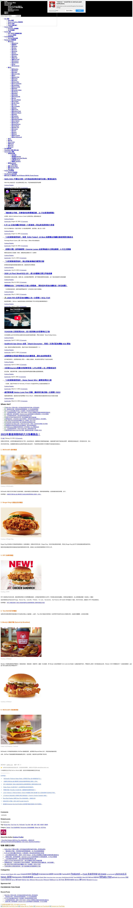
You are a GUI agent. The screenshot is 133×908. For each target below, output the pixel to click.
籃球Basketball (12, 163)
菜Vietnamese (15, 65)
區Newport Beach (16, 112)
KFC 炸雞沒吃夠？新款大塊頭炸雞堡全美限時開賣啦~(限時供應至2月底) (26, 602)
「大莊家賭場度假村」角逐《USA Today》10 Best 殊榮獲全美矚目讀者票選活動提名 (38, 237)
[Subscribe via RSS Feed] (9, 906)
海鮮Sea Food (15, 59)
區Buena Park (15, 77)
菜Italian (14, 53)
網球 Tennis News (13, 166)
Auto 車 (7, 874)
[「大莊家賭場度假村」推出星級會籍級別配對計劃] (18, 415)
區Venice (14, 132)
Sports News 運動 (9, 151)
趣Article (77, 879)
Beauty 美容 (13, 874)
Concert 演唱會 (12, 35)
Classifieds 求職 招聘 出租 (11, 150)
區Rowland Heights (17, 119)
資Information (69, 880)
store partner (59, 877)
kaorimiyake (7, 187)
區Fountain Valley (16, 90)
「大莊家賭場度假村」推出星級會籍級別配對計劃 (24, 261)
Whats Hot (37, 827)
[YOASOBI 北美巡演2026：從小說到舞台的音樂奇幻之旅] (19, 422)
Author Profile (18, 837)
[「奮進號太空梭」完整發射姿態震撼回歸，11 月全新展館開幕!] (21, 409)
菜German (14, 51)
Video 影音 (85, 877)
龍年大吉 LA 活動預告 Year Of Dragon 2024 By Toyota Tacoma (21, 175)
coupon (18, 874)
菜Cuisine (10, 41)
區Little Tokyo (15, 103)
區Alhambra (15, 69)
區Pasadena (15, 116)
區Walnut (14, 134)
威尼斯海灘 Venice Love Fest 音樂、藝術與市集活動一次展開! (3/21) (32, 392)
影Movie (8, 880)
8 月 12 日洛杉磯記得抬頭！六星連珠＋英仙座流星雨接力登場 (29, 225)
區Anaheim (15, 70)
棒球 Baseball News (13, 167)
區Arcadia (14, 72)
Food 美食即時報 (8, 36)
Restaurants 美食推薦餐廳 (27, 827)
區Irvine (14, 98)
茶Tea (9, 138)
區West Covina (16, 135)
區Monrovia (15, 109)
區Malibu (14, 108)
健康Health (115, 877)
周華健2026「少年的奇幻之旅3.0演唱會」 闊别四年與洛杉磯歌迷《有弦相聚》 (35, 286)
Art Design (3, 874)
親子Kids (43, 827)
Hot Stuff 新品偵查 (13, 38)
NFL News (11, 169)
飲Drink (10, 140)
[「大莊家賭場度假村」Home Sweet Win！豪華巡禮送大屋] (20, 428)
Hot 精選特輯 (7, 148)
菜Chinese (14, 46)
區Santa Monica (16, 124)
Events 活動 (7, 31)
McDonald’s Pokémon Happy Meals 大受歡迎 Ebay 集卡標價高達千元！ (23, 778)
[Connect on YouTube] (57, 906)
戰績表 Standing (16, 161)
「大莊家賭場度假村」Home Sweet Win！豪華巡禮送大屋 (28, 380)
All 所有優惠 (11, 30)
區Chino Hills (15, 82)
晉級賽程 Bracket (16, 156)
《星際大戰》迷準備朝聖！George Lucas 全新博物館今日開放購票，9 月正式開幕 (37, 249)
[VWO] (56, 10)
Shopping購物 (36, 877)
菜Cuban (14, 48)
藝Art (57, 879)
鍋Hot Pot (10, 145)
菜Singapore (15, 61)
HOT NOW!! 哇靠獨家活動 (15, 33)
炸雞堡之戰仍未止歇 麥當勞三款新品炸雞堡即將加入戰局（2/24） (24, 494)
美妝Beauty (52, 879)
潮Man (28, 879)
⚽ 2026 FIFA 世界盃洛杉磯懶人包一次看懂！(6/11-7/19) (27, 298)
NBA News (14, 164)
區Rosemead (15, 117)
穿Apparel (46, 879)
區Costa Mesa (15, 85)
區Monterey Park (16, 111)
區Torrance (15, 129)
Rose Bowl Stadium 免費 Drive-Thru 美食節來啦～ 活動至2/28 (19, 798)
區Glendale (15, 95)
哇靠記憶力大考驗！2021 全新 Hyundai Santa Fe (16, 801)
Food (81, 874)
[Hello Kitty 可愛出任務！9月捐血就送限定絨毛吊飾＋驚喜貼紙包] (21, 407)
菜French (14, 49)
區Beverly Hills (16, 74)
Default (8, 827)
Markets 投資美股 (12, 172)
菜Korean (14, 56)
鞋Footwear (94, 879)
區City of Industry (16, 83)
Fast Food (13, 824)
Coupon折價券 (26, 874)
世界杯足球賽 (11, 153)
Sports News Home (51, 877)
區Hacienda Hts (16, 96)
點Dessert (10, 147)
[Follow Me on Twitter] (25, 906)
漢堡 (35, 824)
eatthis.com (10, 764)
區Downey (14, 88)
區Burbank (14, 78)
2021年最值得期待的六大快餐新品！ (20, 434)
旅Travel (18, 880)
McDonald (22, 824)
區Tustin (14, 130)
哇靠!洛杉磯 (6, 904)
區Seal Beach (15, 125)
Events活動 (57, 874)
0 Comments (24, 187)
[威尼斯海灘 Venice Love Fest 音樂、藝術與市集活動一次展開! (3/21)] (23, 430)
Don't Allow (69, 10)
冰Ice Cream (11, 142)
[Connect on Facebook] (41, 906)
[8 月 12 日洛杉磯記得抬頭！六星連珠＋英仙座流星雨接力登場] (21, 410)
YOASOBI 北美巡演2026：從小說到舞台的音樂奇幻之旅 (27, 332)
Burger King (7, 824)
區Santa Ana (15, 122)
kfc (18, 824)
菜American (15, 43)
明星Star (24, 879)
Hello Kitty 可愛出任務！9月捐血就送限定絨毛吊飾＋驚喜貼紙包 (30, 179)
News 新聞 (6, 877)
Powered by (52, 10)
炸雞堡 (42, 824)
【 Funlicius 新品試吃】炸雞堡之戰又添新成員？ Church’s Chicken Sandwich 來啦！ (25, 795)
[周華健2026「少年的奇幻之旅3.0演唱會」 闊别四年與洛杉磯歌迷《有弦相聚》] (25, 419)
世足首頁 (14, 155)
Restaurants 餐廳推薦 (10, 40)
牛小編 (2, 438)
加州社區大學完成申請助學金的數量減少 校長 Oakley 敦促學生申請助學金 (20, 841)
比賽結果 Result (16, 160)
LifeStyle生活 (120, 874)
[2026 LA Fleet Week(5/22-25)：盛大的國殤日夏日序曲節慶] (20, 417)
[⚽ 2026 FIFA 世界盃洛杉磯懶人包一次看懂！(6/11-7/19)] (19, 420)
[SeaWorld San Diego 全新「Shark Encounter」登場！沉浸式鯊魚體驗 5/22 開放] (26, 423)
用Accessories (39, 879)
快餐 (32, 824)
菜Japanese (15, 54)
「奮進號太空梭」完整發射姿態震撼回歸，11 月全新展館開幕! (29, 213)
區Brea (13, 75)
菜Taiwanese (15, 62)
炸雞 (38, 824)
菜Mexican (14, 57)
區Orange (14, 114)
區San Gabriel (15, 121)
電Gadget (89, 879)
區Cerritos (14, 80)
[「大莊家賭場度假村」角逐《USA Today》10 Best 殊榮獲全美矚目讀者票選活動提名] (27, 412)
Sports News (43, 877)
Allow (79, 10)
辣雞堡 (46, 824)
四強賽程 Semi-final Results (19, 158)
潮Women (32, 879)
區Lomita (14, 104)
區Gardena (14, 93)
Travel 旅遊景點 (77, 877)
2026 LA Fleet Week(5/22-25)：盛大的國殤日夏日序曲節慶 (28, 273)
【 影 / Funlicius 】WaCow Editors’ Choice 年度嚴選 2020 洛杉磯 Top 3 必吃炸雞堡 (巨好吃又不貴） (29, 792)
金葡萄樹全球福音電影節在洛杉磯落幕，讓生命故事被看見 (27, 356)
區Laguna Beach (16, 100)
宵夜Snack (11, 143)
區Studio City (15, 127)
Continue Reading (9, 185)
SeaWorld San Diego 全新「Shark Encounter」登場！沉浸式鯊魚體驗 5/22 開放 (37, 344)
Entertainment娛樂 (46, 874)
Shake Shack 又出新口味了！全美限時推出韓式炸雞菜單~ (18, 787)
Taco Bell (27, 824)
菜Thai (13, 64)
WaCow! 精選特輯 (93, 877)
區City (9, 67)
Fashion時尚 (66, 874)
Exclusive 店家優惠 (13, 28)
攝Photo (13, 879)
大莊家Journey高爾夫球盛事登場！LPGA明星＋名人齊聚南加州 (30, 368)
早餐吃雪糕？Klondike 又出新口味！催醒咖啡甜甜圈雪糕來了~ (19, 790)
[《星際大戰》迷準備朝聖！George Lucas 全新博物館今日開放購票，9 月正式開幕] (26, 414)
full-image (102, 874)
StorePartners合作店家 (10, 174)
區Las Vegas (15, 101)
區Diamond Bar (16, 87)
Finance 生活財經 (9, 170)
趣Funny (82, 880)
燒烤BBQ (14, 44)
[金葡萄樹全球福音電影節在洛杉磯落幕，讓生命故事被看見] (20, 425)
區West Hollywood (17, 137)
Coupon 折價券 (8, 27)
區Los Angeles (16, 106)
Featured (75, 874)
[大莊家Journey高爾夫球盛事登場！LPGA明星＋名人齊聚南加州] (21, 427)
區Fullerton (15, 91)
